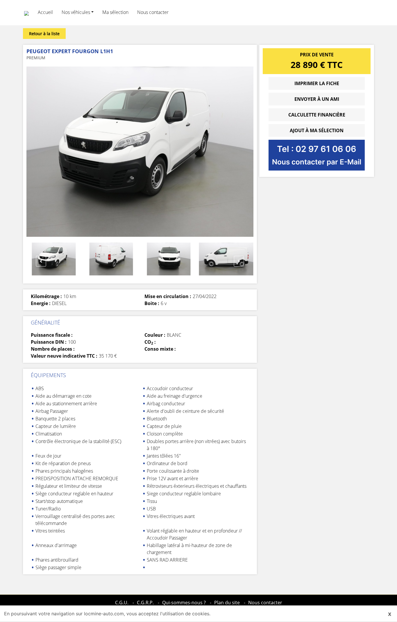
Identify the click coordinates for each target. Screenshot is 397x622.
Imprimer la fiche (316, 83)
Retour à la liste (44, 33)
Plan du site (227, 602)
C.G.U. (121, 602)
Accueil (45, 12)
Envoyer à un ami (316, 99)
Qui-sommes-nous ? (184, 602)
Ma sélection (115, 12)
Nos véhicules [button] (76, 12)
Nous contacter (153, 12)
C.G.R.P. (145, 602)
